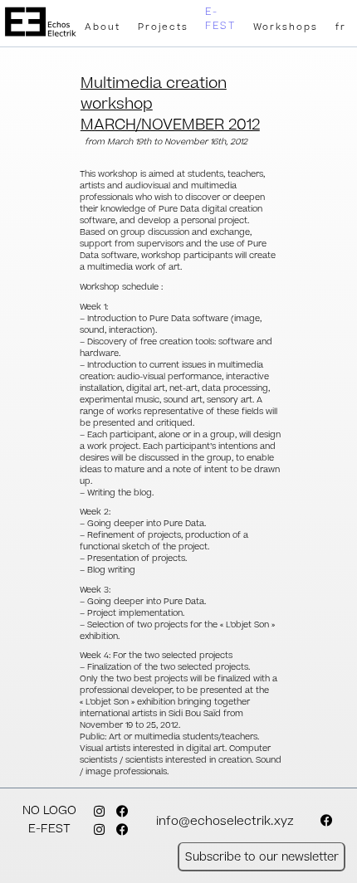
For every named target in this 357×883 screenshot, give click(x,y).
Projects (163, 27)
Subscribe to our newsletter (262, 857)
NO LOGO (49, 811)
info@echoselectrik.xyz (225, 821)
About (102, 27)
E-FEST (220, 19)
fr (340, 27)
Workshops (285, 27)
